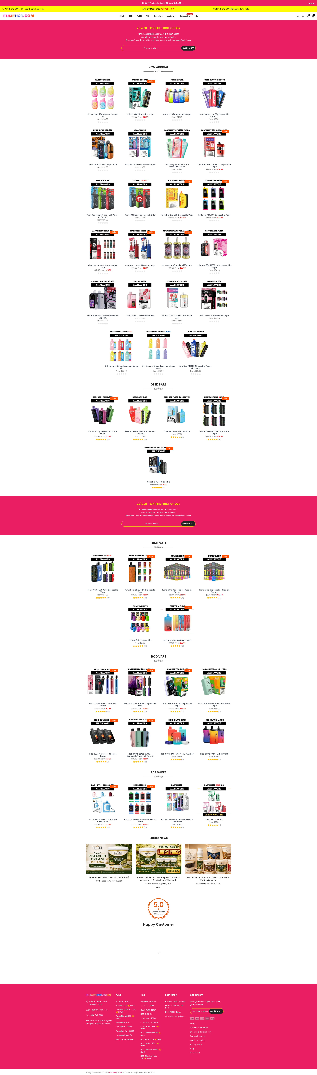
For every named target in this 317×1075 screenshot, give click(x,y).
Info (196, 16)
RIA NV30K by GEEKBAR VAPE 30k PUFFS (102, 432)
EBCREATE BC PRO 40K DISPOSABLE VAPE (177, 316)
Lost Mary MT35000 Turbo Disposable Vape (177, 165)
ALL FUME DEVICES (123, 1001)
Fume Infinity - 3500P (125, 1031)
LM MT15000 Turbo (173, 1012)
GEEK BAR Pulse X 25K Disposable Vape (214, 432)
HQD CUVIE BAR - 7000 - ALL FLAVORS (177, 754)
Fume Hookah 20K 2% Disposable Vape (140, 591)
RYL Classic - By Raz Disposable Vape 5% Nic (103, 820)
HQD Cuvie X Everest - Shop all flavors (103, 755)
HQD (131, 16)
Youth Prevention (197, 1040)
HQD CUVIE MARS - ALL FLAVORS (214, 754)
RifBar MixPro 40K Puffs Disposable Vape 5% (102, 316)
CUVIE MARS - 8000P (149, 1022)
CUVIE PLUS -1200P (148, 1010)
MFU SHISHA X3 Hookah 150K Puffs (177, 265)
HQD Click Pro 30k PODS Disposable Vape (214, 704)
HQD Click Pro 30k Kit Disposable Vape (177, 704)
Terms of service (197, 1036)
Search (193, 1023)
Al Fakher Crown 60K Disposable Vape (102, 266)
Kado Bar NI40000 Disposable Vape (214, 215)
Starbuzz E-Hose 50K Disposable (140, 265)
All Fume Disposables (125, 1039)
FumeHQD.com (115, 1072)
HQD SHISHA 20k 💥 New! (151, 1039)
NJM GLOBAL (149, 1072)
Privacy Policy (196, 1044)
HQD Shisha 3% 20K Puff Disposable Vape (140, 704)
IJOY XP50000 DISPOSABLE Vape (140, 315)
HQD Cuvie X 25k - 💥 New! (150, 1044)
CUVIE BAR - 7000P (148, 1018)
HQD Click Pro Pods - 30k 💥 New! (149, 1057)
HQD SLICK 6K (146, 1014)
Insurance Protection (199, 1028)
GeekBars (158, 16)
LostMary (171, 16)
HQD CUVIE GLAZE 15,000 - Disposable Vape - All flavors (140, 755)
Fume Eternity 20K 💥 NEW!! (125, 1017)
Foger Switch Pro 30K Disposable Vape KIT (214, 115)
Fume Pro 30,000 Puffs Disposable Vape (103, 591)
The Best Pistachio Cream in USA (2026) (109, 877)
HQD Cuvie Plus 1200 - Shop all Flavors (102, 704)
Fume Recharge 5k (124, 1035)
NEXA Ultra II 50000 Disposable (103, 164)
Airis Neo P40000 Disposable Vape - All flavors (195, 367)
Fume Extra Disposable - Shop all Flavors (177, 591)
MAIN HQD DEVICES (148, 1001)
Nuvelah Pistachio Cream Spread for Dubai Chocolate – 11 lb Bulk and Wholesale (158, 879)
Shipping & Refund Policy (200, 1032)
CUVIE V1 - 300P (147, 1006)
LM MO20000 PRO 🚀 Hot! (174, 1006)
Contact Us (195, 1053)
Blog (192, 1048)
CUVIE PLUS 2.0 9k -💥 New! (150, 1027)
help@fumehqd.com (34, 9)
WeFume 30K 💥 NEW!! (125, 1006)
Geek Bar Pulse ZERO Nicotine (177, 431)
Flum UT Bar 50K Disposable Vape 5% (103, 115)
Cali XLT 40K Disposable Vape (140, 114)
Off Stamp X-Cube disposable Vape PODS (158, 367)
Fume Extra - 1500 (123, 1022)
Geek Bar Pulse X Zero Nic (158, 482)
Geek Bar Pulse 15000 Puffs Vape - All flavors (139, 432)
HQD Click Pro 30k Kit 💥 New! (151, 1051)
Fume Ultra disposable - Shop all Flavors (214, 591)
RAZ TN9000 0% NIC (214, 819)
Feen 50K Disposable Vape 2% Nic (140, 215)
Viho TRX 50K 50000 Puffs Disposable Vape (214, 266)
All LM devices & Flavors (175, 1016)
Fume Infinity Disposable (140, 640)
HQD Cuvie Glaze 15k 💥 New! (151, 1034)
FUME (139, 16)
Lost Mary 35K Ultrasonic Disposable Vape (214, 165)
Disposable (186, 15)
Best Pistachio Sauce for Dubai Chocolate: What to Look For (208, 879)
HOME (121, 16)
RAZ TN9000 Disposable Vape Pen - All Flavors (177, 820)
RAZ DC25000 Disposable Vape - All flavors (140, 820)
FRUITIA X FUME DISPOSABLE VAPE (177, 640)
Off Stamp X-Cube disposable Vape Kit (121, 367)
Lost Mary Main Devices (175, 1001)
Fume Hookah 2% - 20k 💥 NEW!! (125, 1011)
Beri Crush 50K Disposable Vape (214, 315)
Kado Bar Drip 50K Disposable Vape (177, 215)
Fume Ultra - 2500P (124, 1027)
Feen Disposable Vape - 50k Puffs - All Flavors (103, 216)
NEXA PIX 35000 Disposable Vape (140, 164)
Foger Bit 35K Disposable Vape (177, 114)
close (6, 3)
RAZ (147, 16)
